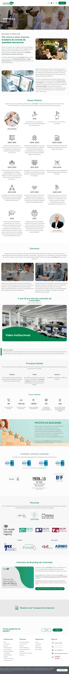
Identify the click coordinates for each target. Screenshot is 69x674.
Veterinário (37, 645)
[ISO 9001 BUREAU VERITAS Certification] (14, 479)
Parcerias (6, 656)
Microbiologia (38, 647)
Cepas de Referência (24, 647)
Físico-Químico (38, 649)
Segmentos (21, 655)
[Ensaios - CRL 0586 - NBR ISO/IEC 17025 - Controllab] (26, 463)
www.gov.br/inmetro (42, 468)
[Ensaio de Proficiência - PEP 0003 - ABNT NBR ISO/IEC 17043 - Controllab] (9, 463)
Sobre (5, 642)
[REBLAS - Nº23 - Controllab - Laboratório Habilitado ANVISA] (39, 482)
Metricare (21, 645)
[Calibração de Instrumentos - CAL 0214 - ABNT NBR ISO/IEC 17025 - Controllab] (43, 463)
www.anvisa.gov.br (39, 489)
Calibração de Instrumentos (25, 653)
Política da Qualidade (8, 651)
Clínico (36, 642)
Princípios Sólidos (8, 647)
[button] (34, 323)
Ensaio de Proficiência (24, 642)
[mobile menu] (48, 3)
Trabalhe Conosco (8, 660)
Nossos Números (7, 649)
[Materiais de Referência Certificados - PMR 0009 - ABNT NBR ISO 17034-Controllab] (60, 463)
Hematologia (38, 644)
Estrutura (6, 645)
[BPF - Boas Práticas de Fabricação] (59, 479)
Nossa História (7, 644)
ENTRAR (62, 3)
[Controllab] (8, 3)
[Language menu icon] (56, 3)
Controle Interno (23, 644)
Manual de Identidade (9, 658)
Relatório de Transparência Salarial (37, 608)
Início (4, 22)
